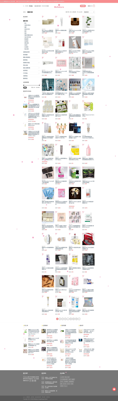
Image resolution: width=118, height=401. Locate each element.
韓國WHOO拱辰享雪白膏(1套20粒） (75, 248)
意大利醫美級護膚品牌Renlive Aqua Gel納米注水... (88, 137)
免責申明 (48, 397)
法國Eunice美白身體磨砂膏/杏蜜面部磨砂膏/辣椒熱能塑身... (75, 116)
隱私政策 (43, 397)
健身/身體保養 (26, 67)
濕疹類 (25, 45)
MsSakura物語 (45, 5)
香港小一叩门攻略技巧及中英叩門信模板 (51, 378)
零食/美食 (25, 65)
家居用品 (25, 70)
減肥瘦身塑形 (26, 52)
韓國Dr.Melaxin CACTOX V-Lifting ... (88, 115)
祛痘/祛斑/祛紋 (27, 37)
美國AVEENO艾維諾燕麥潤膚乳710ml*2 (61, 115)
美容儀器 (25, 54)
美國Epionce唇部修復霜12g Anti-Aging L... (61, 159)
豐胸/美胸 (26, 43)
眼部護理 (26, 39)
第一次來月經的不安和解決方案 (51, 387)
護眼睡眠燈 (71, 381)
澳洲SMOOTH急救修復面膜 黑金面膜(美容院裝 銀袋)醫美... (61, 269)
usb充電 (62, 377)
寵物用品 (25, 78)
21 (70, 318)
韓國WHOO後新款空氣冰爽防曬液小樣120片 (48, 115)
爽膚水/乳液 (27, 29)
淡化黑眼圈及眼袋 (64, 379)
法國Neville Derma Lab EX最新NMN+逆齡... (75, 31)
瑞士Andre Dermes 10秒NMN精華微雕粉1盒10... (47, 72)
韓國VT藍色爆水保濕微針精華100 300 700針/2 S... (48, 202)
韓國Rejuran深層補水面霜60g (60, 31)
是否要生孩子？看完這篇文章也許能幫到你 (51, 382)
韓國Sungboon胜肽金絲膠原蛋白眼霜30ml (47, 311)
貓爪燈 (64, 383)
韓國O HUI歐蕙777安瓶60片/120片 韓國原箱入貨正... (61, 226)
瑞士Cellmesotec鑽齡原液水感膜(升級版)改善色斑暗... (48, 31)
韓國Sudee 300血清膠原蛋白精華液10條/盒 (88, 268)
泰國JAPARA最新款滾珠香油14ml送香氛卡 (47, 290)
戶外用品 (25, 73)
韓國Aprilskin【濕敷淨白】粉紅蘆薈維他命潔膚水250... (88, 159)
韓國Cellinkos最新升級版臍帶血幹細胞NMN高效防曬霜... (88, 94)
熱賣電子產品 (26, 62)
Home (26, 5)
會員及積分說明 (37, 5)
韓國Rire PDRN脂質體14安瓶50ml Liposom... (88, 226)
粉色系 (61, 381)
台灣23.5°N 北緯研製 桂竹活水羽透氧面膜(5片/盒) (88, 31)
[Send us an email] (35, 381)
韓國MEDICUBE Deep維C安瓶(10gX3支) (75, 202)
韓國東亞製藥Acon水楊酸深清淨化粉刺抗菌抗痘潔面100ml (75, 311)
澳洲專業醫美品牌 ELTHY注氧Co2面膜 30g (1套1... (61, 94)
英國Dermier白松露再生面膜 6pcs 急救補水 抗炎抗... (47, 159)
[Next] (79, 319)
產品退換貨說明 (38, 397)
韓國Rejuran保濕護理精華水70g (48, 248)
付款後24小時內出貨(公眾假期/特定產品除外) (33, 1)
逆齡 (72, 383)
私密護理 (26, 47)
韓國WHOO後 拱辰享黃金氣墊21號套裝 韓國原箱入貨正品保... (48, 227)
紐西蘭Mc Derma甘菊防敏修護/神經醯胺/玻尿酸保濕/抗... (75, 94)
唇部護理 (26, 41)
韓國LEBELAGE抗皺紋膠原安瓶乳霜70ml (61, 182)
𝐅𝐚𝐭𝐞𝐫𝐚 (65, 385)
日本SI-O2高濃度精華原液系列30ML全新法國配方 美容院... (74, 227)
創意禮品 (25, 60)
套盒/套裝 (26, 49)
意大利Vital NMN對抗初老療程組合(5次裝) (48, 51)
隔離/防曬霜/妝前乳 (28, 35)
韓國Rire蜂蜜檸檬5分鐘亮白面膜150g (75, 268)
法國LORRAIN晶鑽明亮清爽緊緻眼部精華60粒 (61, 248)
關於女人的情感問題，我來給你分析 (51, 391)
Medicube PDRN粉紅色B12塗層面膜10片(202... (75, 290)
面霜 (25, 33)
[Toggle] (39, 21)
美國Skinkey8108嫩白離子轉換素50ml (88, 202)
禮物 (70, 379)
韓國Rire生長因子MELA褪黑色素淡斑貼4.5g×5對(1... (75, 159)
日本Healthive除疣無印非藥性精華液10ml (75, 182)
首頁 (24, 12)
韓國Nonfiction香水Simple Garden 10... (61, 290)
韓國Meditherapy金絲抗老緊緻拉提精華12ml (61, 51)
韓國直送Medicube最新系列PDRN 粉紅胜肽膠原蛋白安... (61, 203)
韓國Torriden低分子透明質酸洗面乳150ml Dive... (74, 51)
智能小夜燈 (67, 377)
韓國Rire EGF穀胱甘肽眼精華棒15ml (47, 268)
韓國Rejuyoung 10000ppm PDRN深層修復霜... (74, 72)
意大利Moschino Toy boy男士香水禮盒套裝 (48, 182)
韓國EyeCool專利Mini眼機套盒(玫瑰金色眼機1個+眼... (88, 290)
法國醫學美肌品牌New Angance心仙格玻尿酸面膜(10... (88, 72)
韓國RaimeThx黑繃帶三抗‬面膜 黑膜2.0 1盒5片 (75, 137)
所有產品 (31, 5)
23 (76, 318)
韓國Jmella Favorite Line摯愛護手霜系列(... (61, 72)
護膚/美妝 (25, 20)
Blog (24, 397)
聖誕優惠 (66, 381)
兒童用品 (25, 75)
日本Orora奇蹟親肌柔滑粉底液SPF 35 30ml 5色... (61, 137)
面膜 (25, 27)
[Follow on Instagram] (33, 381)
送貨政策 (32, 397)
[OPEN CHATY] (114, 389)
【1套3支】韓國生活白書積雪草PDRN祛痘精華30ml (48, 94)
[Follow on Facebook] (30, 381)
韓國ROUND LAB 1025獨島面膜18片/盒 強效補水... (88, 51)
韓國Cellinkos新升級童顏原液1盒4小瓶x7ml (88, 311)
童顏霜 (73, 379)
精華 (25, 31)
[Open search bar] (23, 5)
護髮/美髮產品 (26, 57)
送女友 (68, 383)
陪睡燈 (61, 385)
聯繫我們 (28, 397)
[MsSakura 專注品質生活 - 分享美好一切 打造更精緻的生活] (59, 6)
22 (73, 318)
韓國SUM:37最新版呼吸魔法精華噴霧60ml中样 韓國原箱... (48, 138)
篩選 (25, 87)
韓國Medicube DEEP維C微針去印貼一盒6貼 (61, 311)
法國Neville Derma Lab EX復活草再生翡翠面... (88, 182)
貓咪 (61, 383)
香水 (25, 23)
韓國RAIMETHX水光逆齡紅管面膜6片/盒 (88, 248)
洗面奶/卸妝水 (27, 25)
